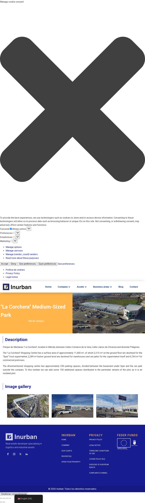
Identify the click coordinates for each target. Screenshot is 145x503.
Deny (13, 264)
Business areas (101, 286)
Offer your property (70, 462)
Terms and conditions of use (99, 452)
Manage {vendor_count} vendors (22, 254)
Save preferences (47, 264)
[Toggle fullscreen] (7, 498)
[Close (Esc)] (1, 498)
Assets (80, 286)
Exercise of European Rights (99, 466)
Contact (134, 286)
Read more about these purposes (22, 258)
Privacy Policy (13, 273)
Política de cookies (15, 269)
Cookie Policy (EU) (97, 459)
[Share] (4, 498)
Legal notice (12, 277)
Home (48, 286)
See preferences (27, 264)
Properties (66, 456)
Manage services (14, 250)
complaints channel (98, 473)
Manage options (14, 247)
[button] (72, 110)
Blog (121, 286)
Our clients (66, 451)
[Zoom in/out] (9, 498)
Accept (4, 264)
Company (63, 286)
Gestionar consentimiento (14, 494)
